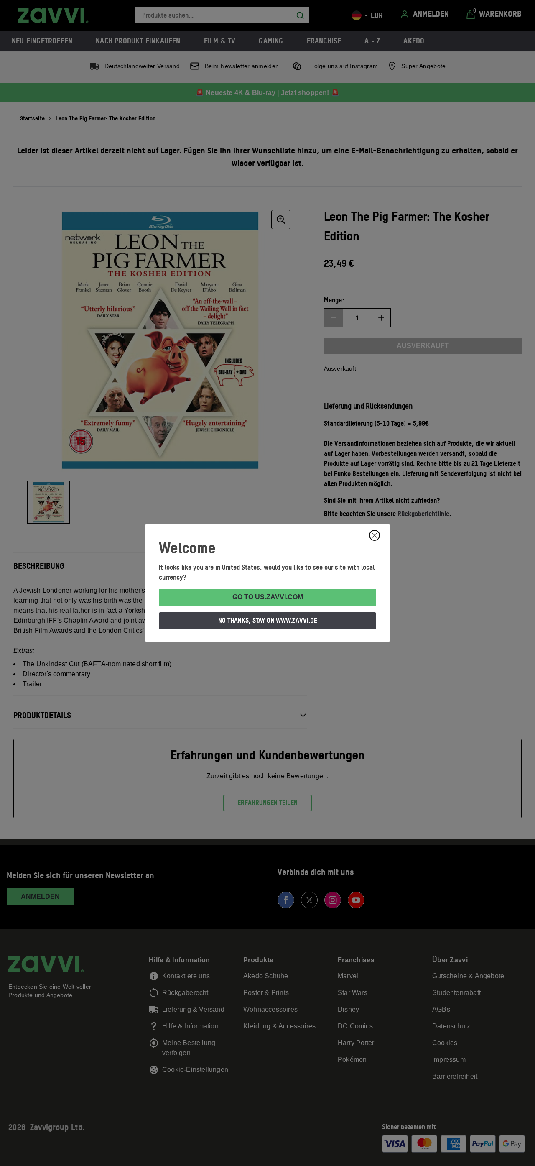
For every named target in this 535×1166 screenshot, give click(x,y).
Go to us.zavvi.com (267, 597)
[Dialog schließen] (374, 535)
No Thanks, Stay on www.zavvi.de (267, 620)
